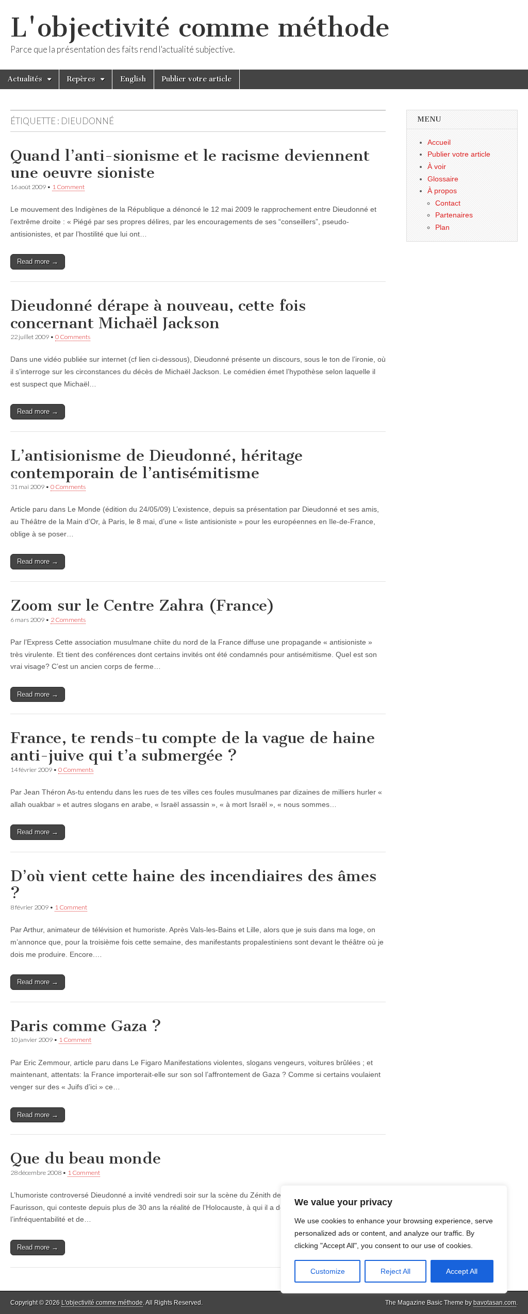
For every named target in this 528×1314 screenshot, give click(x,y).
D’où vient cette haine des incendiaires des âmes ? (193, 885)
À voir (436, 166)
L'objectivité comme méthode (200, 27)
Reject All (395, 1271)
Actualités (25, 79)
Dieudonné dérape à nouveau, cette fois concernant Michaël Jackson (158, 314)
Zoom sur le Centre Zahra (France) (142, 605)
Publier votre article (197, 79)
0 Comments (72, 337)
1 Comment (68, 187)
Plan (442, 227)
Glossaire (442, 179)
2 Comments (68, 620)
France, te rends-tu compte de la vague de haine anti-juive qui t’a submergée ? (192, 747)
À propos (442, 191)
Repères (81, 79)
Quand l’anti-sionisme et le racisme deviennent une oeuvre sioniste (190, 164)
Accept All (461, 1271)
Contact (447, 203)
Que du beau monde (85, 1158)
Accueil (439, 142)
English (133, 79)
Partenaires (454, 215)
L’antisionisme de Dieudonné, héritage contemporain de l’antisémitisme (156, 464)
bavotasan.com (494, 1302)
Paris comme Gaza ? (85, 1026)
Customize (327, 1271)
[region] (393, 1239)
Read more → (37, 261)
